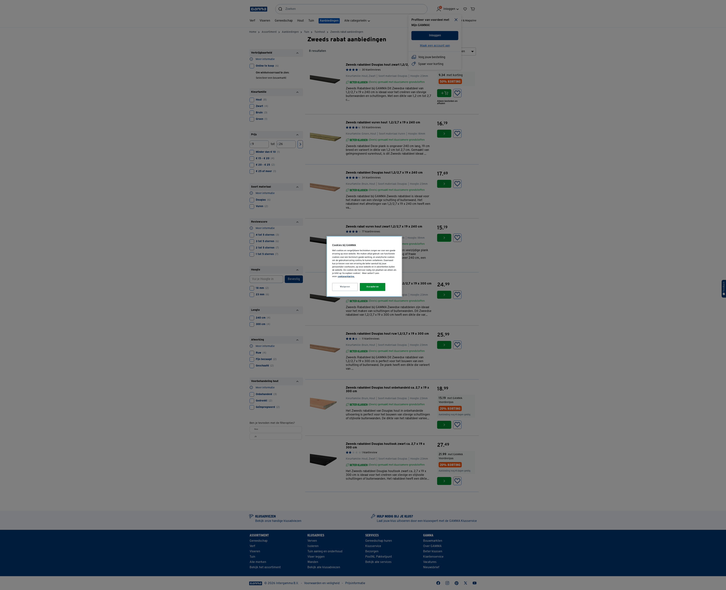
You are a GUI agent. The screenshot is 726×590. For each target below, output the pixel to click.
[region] (364, 266)
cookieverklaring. (346, 276)
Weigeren (345, 287)
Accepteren (372, 287)
